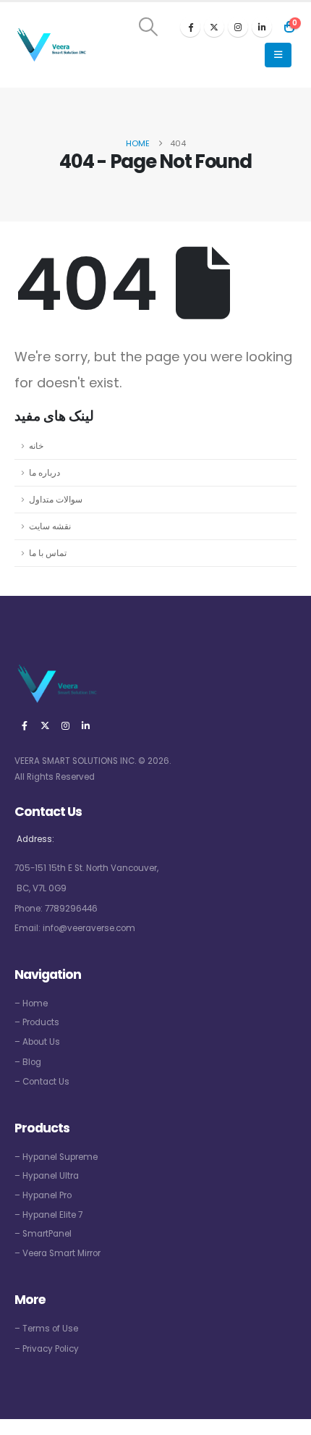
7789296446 (71, 908)
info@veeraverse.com (89, 928)
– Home (31, 1003)
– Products (36, 1022)
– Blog (27, 1062)
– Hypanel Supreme (56, 1157)
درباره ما (44, 473)
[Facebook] (190, 27)
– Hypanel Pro (43, 1195)
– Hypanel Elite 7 (48, 1215)
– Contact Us (41, 1081)
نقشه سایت (50, 526)
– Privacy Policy (46, 1349)
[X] (214, 27)
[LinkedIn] (262, 27)
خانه (36, 446)
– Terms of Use (46, 1328)
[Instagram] (238, 27)
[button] (148, 26)
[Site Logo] (50, 45)
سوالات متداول (55, 499)
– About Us (37, 1042)
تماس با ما (48, 553)
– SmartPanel (43, 1234)
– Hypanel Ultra (46, 1176)
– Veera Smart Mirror (57, 1253)
